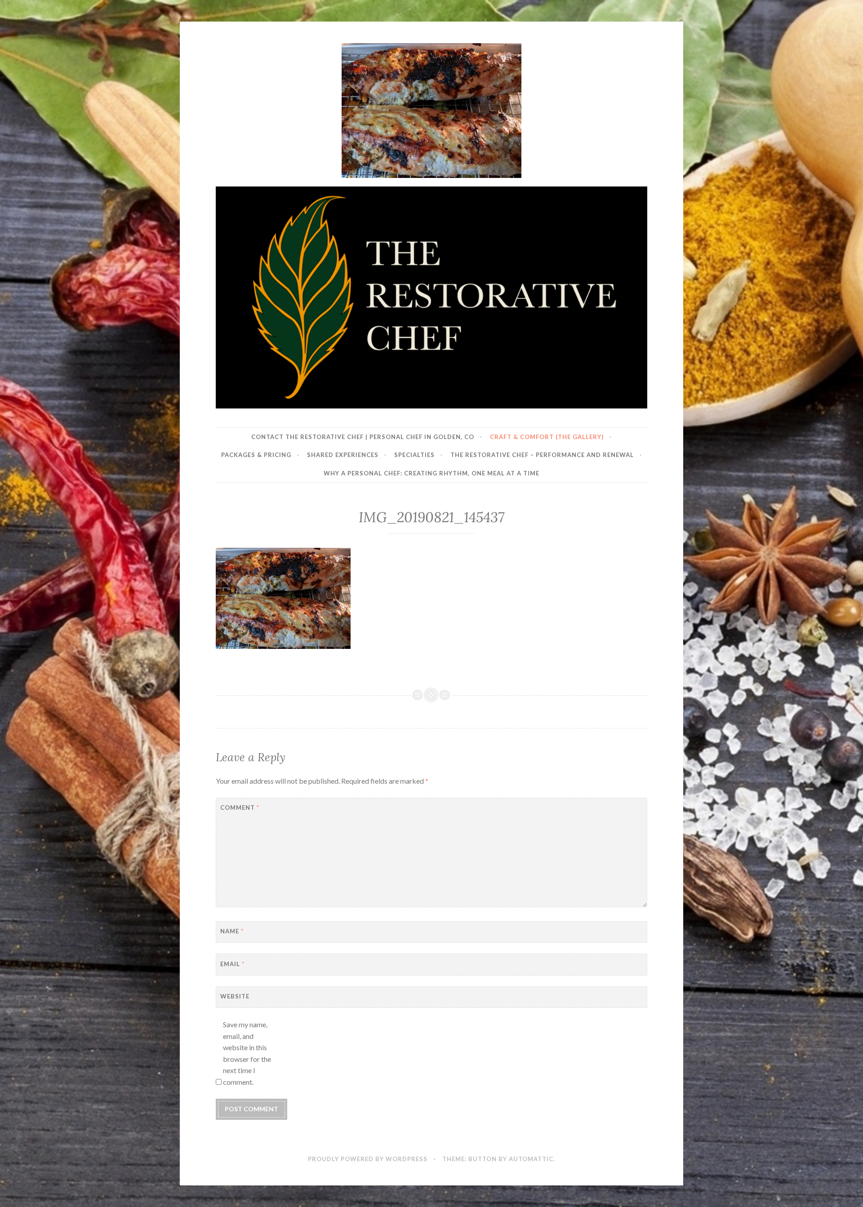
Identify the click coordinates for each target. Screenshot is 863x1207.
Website (234, 996)
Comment (239, 807)
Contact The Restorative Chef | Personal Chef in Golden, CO (362, 436)
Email (232, 963)
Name (232, 931)
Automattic (531, 1159)
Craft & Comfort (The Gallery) (547, 436)
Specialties (414, 454)
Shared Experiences (342, 454)
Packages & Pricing (256, 454)
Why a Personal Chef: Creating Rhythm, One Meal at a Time (431, 473)
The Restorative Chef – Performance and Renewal (542, 454)
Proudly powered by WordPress (367, 1159)
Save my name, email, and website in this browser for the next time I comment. (247, 1053)
